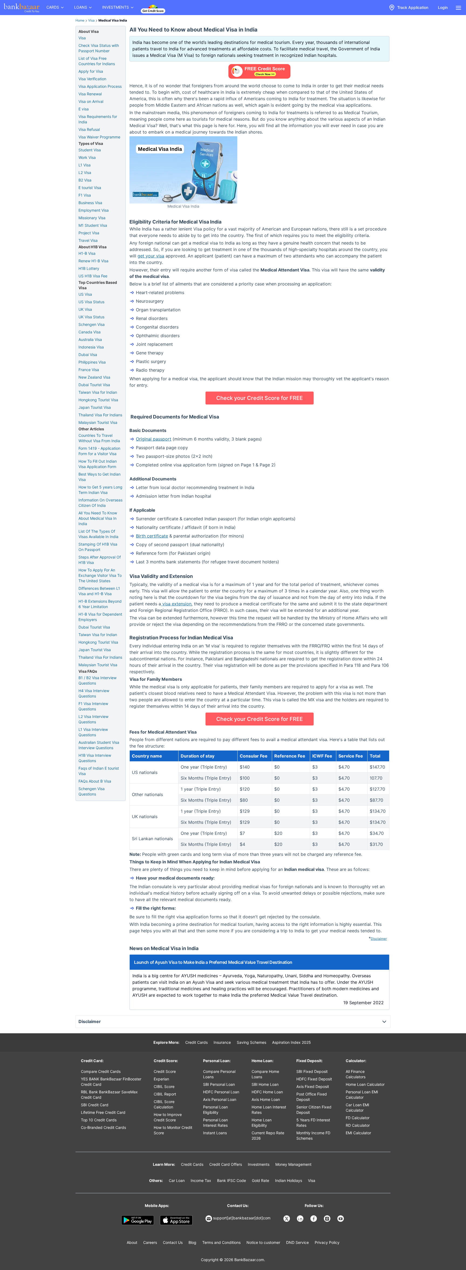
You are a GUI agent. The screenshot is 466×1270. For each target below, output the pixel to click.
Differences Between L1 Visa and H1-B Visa (99, 591)
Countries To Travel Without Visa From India (99, 438)
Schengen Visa (91, 324)
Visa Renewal (90, 94)
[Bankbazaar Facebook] (314, 1218)
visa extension (176, 603)
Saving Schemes (251, 1042)
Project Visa (88, 233)
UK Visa (85, 309)
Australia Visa (90, 339)
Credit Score (165, 1071)
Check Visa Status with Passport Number (98, 48)
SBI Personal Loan (219, 1084)
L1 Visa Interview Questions (93, 732)
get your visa (151, 256)
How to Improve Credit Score (168, 1117)
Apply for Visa (90, 71)
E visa (83, 109)
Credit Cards (196, 1042)
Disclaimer (379, 939)
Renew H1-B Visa (93, 261)
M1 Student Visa (92, 225)
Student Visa (89, 150)
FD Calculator (357, 1117)
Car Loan (177, 1180)
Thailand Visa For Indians (100, 415)
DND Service (297, 1242)
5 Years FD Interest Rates (313, 1123)
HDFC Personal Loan (221, 1092)
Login (443, 7)
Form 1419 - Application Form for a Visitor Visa (99, 451)
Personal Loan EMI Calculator (362, 1095)
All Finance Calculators (355, 1074)
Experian (161, 1079)
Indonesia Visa (91, 347)
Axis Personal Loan (219, 1099)
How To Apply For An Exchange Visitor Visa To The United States (100, 575)
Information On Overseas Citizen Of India (100, 503)
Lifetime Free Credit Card (103, 1112)
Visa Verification (92, 78)
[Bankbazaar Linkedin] (300, 1218)
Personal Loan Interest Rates (215, 1123)
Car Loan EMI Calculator (357, 1107)
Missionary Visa (91, 217)
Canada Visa (89, 332)
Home (80, 20)
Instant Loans (215, 1133)
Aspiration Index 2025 (291, 1042)
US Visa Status (91, 301)
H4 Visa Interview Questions (93, 693)
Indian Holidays (288, 1180)
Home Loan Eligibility (262, 1123)
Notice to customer (263, 1242)
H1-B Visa (86, 253)
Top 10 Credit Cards (98, 1120)
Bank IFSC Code (231, 1180)
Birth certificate (152, 536)
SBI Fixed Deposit (312, 1071)
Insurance (222, 1042)
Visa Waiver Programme (99, 137)
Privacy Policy (327, 1242)
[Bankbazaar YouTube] (341, 1218)
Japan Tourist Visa (94, 407)
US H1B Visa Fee (92, 276)
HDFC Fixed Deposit (314, 1079)
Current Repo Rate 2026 (268, 1135)
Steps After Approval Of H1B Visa (99, 560)
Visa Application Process (100, 86)
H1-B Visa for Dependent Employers (100, 617)
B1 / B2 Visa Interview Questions (97, 680)
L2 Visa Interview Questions (93, 719)
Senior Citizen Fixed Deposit (313, 1110)
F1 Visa (84, 195)
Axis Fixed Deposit (312, 1086)
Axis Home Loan (266, 1099)
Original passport (153, 439)
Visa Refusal (89, 129)
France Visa (88, 369)
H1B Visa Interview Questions (94, 758)
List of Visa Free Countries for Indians (96, 61)
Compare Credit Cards (101, 1071)
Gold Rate (260, 1180)
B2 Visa (84, 180)
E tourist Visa (89, 187)
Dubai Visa (87, 354)
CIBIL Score (164, 1086)
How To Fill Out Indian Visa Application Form (97, 464)
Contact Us (173, 1242)
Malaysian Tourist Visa (97, 422)
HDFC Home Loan (267, 1092)
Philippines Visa (92, 362)
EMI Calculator (358, 1133)
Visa (91, 20)
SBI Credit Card (94, 1104)
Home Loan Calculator (365, 1084)
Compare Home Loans (265, 1074)
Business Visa (90, 202)
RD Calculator (358, 1125)
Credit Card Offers (225, 1164)
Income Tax (201, 1180)
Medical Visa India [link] (112, 20)
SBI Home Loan (265, 1084)
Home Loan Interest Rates (269, 1110)
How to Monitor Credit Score (173, 1130)
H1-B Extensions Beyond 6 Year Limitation (100, 604)
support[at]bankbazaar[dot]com (241, 1218)
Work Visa (87, 157)
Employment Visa (93, 210)
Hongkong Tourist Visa (98, 399)
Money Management (293, 1164)
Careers (150, 1242)
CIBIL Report (165, 1094)
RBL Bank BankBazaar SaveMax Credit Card (109, 1095)
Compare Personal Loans (219, 1074)
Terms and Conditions (221, 1242)
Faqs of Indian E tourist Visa (98, 771)
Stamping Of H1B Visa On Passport (97, 547)
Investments (258, 1164)
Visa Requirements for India (97, 119)
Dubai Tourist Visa (94, 384)
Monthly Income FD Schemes (313, 1135)
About (132, 1242)
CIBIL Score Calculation (164, 1104)
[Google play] (137, 1220)
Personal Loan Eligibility (215, 1110)
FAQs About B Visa (94, 781)
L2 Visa (84, 172)
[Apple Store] (176, 1220)
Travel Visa (88, 240)
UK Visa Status (91, 317)
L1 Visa (84, 165)
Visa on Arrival (90, 101)
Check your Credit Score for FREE (259, 398)
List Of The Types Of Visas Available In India (98, 534)
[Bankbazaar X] (287, 1218)
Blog (192, 1242)
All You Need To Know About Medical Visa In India (97, 518)
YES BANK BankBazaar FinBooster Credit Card (111, 1082)
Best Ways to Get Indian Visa (99, 477)
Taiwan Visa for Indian (97, 392)
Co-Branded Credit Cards (103, 1127)
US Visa (85, 294)
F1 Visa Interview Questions (93, 706)
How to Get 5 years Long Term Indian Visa (100, 490)
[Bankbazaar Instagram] (327, 1218)
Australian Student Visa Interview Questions (98, 745)
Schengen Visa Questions (91, 791)
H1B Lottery (88, 268)
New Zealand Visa (94, 377)
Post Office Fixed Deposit (311, 1097)
